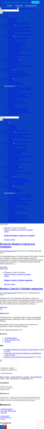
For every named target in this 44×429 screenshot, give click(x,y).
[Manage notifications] (4, 424)
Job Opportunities (36, 377)
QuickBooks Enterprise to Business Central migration (21, 349)
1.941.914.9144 (19, 5)
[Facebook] (1, 427)
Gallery (6, 231)
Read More (3, 267)
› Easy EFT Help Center (12, 340)
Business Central (9, 239)
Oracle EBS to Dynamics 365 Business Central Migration (22, 353)
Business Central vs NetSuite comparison (17, 274)
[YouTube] (6, 427)
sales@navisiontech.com (31, 5)
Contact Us (9, 5)
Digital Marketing (8, 251)
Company (26, 377)
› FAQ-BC (7, 341)
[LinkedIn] (3, 427)
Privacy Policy (4, 377)
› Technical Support (10, 338)
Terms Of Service (16, 377)
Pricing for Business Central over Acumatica (18, 230)
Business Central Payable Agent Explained (18, 357)
